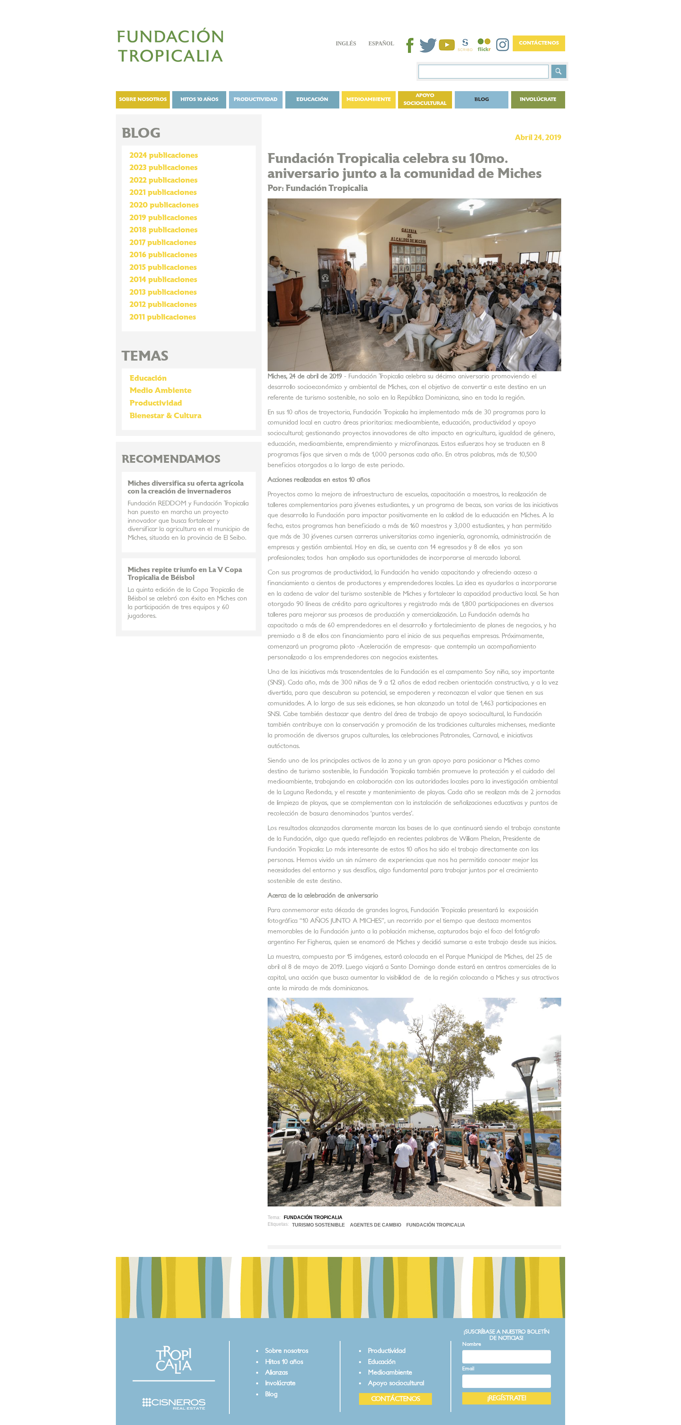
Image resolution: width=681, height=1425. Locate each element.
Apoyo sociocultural (425, 99)
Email (468, 1368)
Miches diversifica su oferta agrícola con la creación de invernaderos (186, 487)
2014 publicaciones (163, 280)
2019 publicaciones (163, 218)
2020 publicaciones (164, 205)
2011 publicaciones (163, 317)
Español (381, 44)
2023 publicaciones (163, 168)
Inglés (346, 44)
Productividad (255, 99)
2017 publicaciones (163, 243)
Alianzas (276, 1372)
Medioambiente (368, 99)
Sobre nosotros (143, 99)
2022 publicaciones (163, 180)
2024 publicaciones (164, 155)
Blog (271, 1394)
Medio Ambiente (161, 391)
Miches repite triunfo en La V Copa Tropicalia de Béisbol (185, 574)
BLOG (481, 99)
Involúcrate (538, 99)
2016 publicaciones (163, 255)
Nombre (471, 1344)
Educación (312, 99)
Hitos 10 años (199, 99)
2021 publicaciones (163, 192)
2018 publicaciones (163, 230)
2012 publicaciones (163, 305)
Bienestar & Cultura (165, 416)
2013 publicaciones (163, 292)
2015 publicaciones (163, 267)
